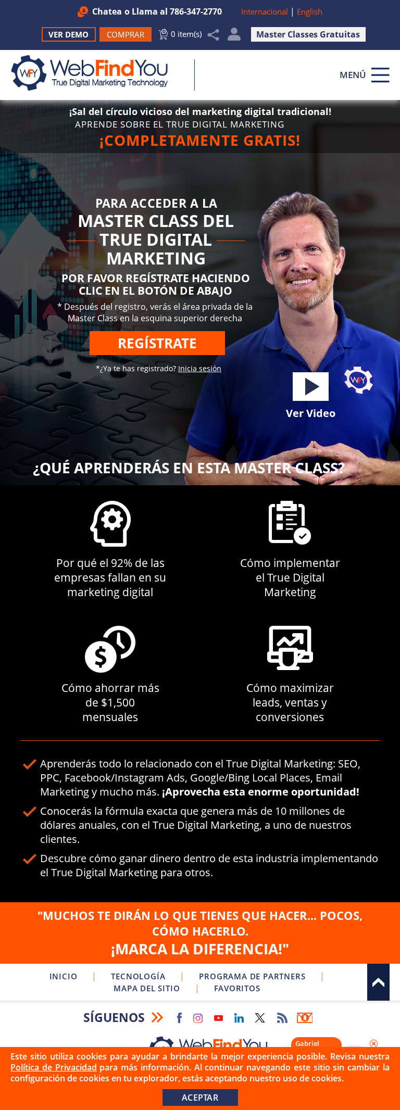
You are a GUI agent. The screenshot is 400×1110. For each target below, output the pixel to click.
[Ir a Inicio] (95, 73)
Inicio (63, 976)
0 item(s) (186, 34)
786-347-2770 (196, 11)
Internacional (264, 11)
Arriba (378, 982)
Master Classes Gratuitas (308, 34)
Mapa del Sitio (147, 988)
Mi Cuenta (234, 36)
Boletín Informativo (304, 1018)
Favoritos (237, 988)
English (309, 11)
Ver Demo (68, 34)
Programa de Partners (252, 976)
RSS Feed (282, 1018)
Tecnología (138, 976)
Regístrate (157, 343)
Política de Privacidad (53, 1067)
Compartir (213, 35)
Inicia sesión (199, 368)
